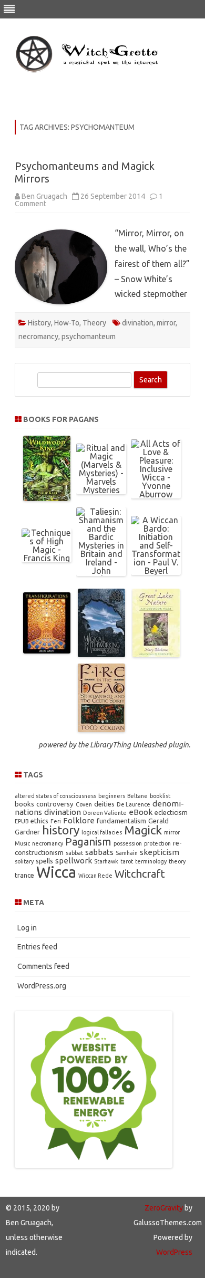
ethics (39, 820)
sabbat (74, 853)
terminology (151, 861)
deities (104, 804)
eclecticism (171, 812)
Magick (143, 830)
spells (44, 860)
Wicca (56, 872)
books (24, 804)
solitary (24, 861)
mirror (166, 323)
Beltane (137, 796)
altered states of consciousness (55, 796)
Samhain (127, 853)
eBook (140, 812)
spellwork (73, 860)
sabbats (99, 852)
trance (24, 875)
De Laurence (133, 804)
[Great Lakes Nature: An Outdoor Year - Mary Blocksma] (156, 654)
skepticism (159, 852)
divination (137, 323)
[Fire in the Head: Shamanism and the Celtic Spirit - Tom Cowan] (101, 729)
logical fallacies (101, 832)
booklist (160, 796)
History (39, 323)
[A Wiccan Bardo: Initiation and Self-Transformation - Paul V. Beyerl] (156, 570)
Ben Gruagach (44, 196)
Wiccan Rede (95, 875)
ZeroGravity (164, 1208)
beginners (111, 796)
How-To (66, 323)
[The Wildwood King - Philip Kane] (46, 498)
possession (128, 843)
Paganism (88, 841)
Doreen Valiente (105, 813)
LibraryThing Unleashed (128, 745)
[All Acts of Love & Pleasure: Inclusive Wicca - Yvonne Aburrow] (156, 494)
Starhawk (106, 861)
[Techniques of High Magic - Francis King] (46, 558)
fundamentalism (121, 820)
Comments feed (43, 966)
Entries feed (37, 947)
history (60, 830)
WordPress (174, 1252)
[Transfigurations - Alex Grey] (46, 650)
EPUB (21, 821)
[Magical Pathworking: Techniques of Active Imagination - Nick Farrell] (101, 654)
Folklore (79, 820)
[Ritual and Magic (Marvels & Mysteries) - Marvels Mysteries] (101, 490)
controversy (55, 804)
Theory (94, 323)
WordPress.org (41, 986)
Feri (55, 821)
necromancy (38, 336)
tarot (126, 861)
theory (177, 861)
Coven (84, 804)
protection (157, 843)
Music (22, 843)
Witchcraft (140, 874)
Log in (27, 928)
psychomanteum (89, 336)
